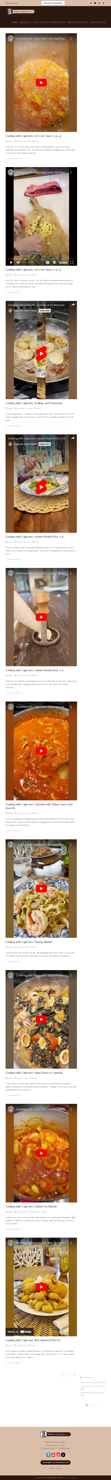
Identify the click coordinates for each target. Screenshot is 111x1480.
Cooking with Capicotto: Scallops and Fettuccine (34, 403)
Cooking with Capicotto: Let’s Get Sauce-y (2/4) (33, 135)
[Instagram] (99, 3)
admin (10, 141)
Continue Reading (14, 159)
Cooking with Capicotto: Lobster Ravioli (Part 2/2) (34, 536)
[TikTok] (103, 3)
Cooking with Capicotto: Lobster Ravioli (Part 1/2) (34, 670)
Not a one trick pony (88, 1382)
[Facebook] (91, 3)
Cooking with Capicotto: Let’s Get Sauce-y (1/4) (33, 269)
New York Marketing (69, 1477)
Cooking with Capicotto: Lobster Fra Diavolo (31, 1206)
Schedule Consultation (53, 3)
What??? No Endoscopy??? (90, 1393)
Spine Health (42, 1212)
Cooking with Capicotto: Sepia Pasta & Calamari (34, 1072)
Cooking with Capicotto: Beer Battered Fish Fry (33, 1340)
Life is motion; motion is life (90, 1386)
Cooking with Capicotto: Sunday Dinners (29, 942)
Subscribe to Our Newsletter (55, 1462)
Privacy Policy (55, 1468)
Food (36, 141)
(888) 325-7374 (11, 3)
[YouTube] (95, 3)
